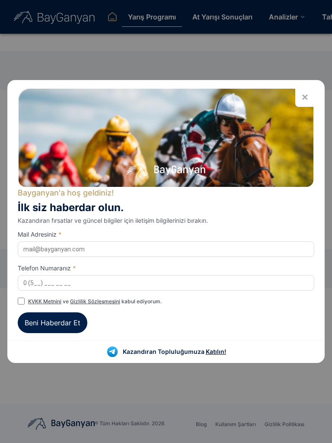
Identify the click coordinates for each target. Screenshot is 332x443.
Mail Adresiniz (39, 234)
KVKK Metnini (44, 301)
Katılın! (216, 351)
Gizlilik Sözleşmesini (95, 301)
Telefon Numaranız (47, 268)
